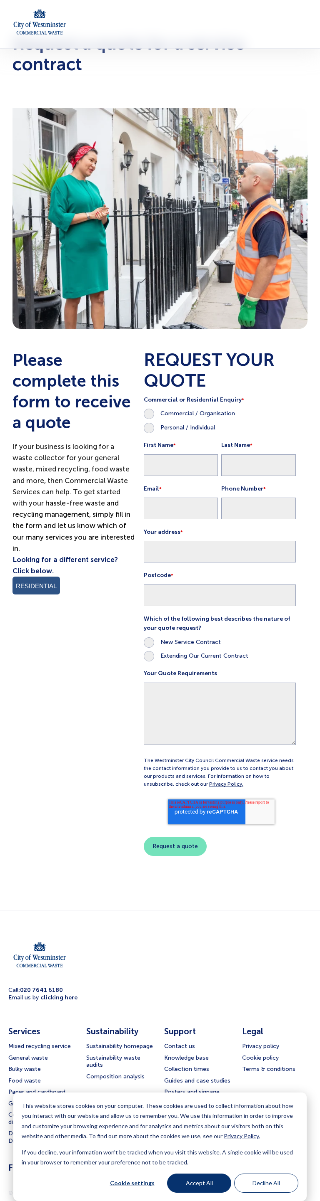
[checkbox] (220, 420)
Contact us (179, 1046)
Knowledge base (186, 1057)
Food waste (24, 1080)
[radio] (220, 413)
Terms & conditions (268, 1069)
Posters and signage (192, 1091)
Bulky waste (24, 1069)
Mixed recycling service (39, 1046)
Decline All (266, 1182)
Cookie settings (132, 1182)
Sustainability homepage (119, 1046)
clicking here (59, 997)
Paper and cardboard (36, 1091)
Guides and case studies (197, 1080)
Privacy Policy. (242, 1135)
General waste (28, 1057)
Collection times (186, 1069)
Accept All (199, 1182)
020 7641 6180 (41, 990)
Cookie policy (260, 1057)
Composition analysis (115, 1076)
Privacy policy (260, 1046)
